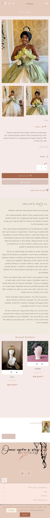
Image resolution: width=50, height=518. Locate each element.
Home (28, 12)
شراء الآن (23, 182)
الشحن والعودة (27, 204)
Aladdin (38, 369)
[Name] (4, 480)
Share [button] (43, 156)
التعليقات (38, 204)
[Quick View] (42, 363)
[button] (4, 100)
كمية (45, 163)
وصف (45, 204)
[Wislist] (37, 363)
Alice (12, 377)
